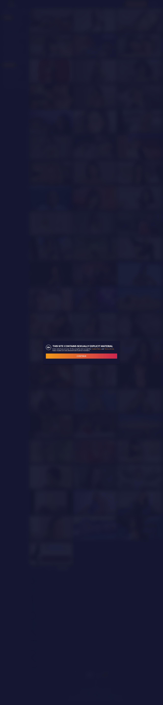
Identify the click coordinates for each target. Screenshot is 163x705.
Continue (81, 356)
